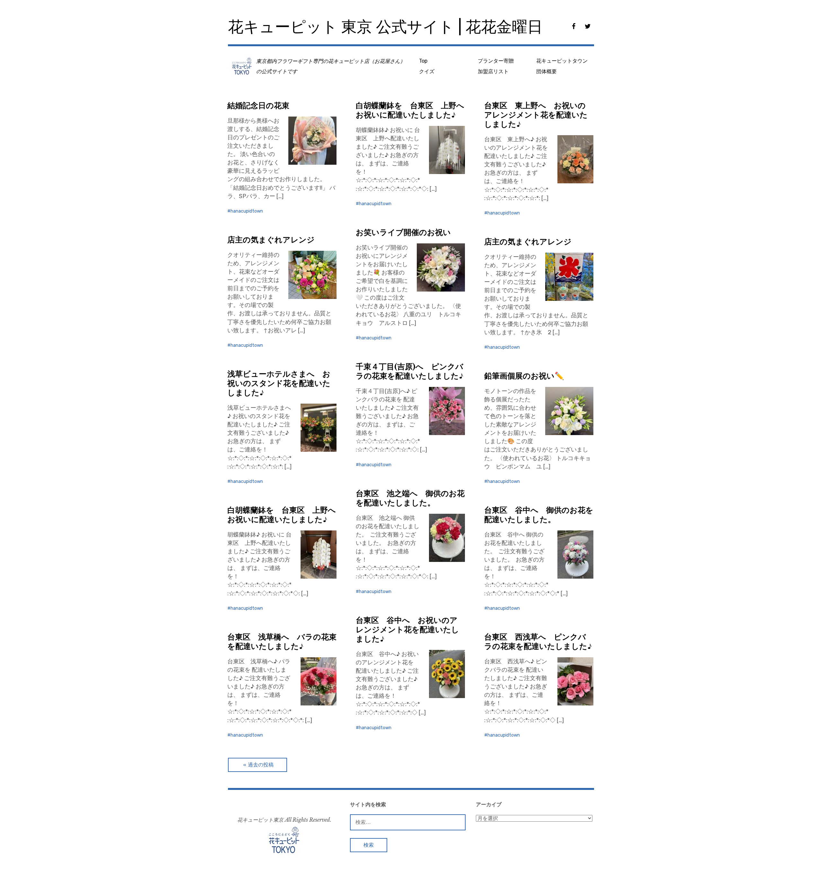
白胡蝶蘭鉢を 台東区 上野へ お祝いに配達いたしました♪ (414, 110)
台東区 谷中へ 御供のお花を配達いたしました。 (538, 514)
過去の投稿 (261, 765)
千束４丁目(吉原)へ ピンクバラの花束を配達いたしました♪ (409, 371)
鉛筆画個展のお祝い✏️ (524, 375)
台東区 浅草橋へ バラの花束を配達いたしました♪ (282, 641)
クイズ (426, 71)
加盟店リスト (493, 71)
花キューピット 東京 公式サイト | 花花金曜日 (385, 27)
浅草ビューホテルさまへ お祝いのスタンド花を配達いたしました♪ (278, 383)
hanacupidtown (247, 211)
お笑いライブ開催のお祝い (403, 232)
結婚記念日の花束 (258, 105)
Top (423, 61)
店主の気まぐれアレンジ (271, 239)
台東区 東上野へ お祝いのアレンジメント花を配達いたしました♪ (536, 115)
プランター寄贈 (496, 61)
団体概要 (546, 71)
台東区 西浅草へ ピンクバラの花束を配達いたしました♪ (538, 641)
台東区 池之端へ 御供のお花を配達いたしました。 (410, 498)
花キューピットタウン (562, 61)
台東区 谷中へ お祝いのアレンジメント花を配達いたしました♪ (407, 629)
